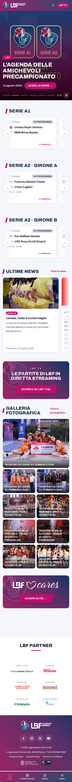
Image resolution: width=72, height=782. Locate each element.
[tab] (7, 95)
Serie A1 (19, 111)
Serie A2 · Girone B (33, 220)
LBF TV (63, 5)
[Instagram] (31, 738)
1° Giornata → (46, 144)
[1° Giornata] (31, 133)
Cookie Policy (33, 756)
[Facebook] (23, 738)
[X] (40, 738)
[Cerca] (53, 5)
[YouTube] (48, 738)
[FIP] (29, 762)
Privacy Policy (16, 756)
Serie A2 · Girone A (33, 165)
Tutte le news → (60, 271)
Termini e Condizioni (53, 756)
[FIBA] (46, 762)
